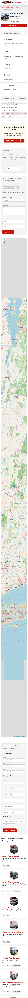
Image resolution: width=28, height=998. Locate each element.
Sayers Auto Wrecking (10, 856)
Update (23, 33)
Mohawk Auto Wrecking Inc (12, 932)
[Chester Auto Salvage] (14, 951)
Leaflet (13, 736)
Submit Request (9, 830)
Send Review (8, 232)
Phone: (4, 786)
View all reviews (14, 169)
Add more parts (9, 825)
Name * (4, 219)
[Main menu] (25, 2)
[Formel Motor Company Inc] (14, 975)
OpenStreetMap (19, 736)
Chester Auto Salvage (10, 958)
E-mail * (4, 224)
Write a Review (15, 21)
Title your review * (7, 197)
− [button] (3, 243)
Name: (4, 780)
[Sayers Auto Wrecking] (14, 849)
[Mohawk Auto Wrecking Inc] (14, 925)
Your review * (5, 205)
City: (4, 810)
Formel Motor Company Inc (12, 982)
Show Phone (6, 865)
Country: (5, 798)
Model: (4, 763)
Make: (4, 757)
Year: (4, 769)
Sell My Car (13, 25)
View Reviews (16, 891)
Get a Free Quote (13, 140)
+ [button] (3, 240)
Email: (4, 792)
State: (4, 804)
